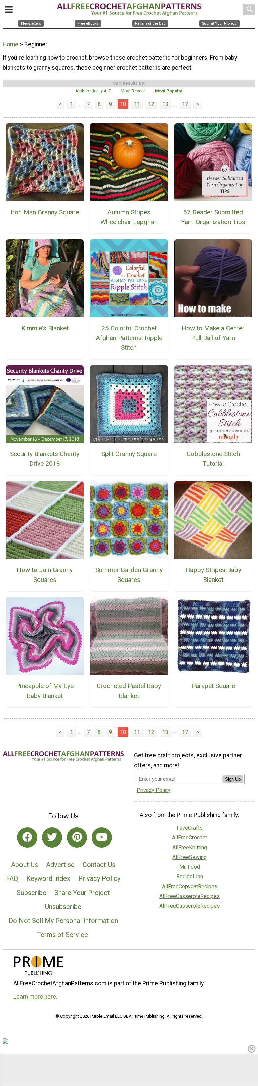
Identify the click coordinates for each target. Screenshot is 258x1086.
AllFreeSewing (189, 857)
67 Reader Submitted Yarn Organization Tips (213, 217)
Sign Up (233, 779)
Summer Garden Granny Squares (129, 575)
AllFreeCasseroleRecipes (189, 896)
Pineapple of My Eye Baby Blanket (45, 691)
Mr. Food (189, 867)
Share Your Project (82, 893)
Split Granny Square (129, 454)
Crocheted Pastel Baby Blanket (129, 691)
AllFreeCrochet (189, 837)
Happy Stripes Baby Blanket (213, 575)
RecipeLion (189, 876)
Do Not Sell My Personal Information (63, 920)
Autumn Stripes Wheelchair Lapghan (129, 217)
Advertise (60, 865)
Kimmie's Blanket (45, 328)
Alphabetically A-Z (93, 90)
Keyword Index (48, 878)
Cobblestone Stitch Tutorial (213, 458)
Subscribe (31, 893)
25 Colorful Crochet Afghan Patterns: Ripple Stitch (129, 337)
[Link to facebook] (27, 837)
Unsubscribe (63, 907)
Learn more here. (35, 996)
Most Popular (169, 90)
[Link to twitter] (52, 837)
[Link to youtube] (102, 837)
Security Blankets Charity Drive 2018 (44, 458)
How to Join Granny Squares (45, 575)
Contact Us (99, 865)
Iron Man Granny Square (45, 212)
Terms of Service (62, 935)
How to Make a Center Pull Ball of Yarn (213, 333)
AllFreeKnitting (189, 847)
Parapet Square (213, 686)
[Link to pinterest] (77, 837)
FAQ (12, 878)
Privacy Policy (99, 878)
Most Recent (133, 90)
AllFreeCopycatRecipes (189, 886)
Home (10, 44)
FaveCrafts (190, 828)
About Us (24, 865)
